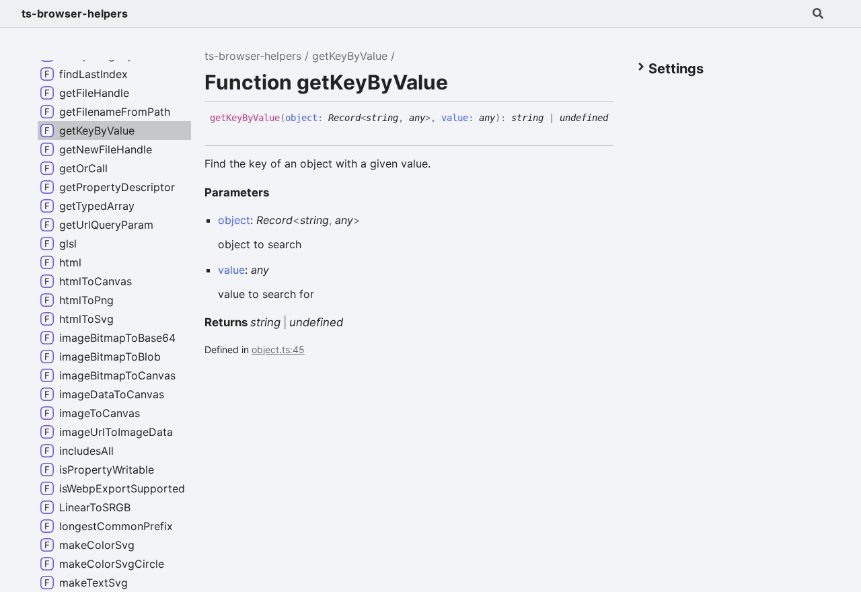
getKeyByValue (349, 56)
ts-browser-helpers (75, 13)
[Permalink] (220, 128)
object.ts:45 (278, 349)
